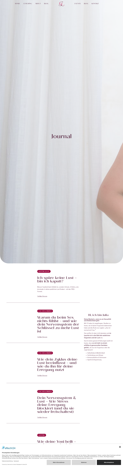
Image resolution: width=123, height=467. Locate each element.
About (38, 4)
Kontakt (95, 4)
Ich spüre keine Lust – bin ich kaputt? (57, 280)
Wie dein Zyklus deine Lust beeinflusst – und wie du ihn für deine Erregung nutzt (57, 365)
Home (17, 4)
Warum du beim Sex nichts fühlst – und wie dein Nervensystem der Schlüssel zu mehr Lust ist (58, 325)
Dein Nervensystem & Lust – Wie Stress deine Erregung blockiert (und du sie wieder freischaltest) (56, 405)
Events (78, 4)
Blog (46, 4)
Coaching (27, 4)
